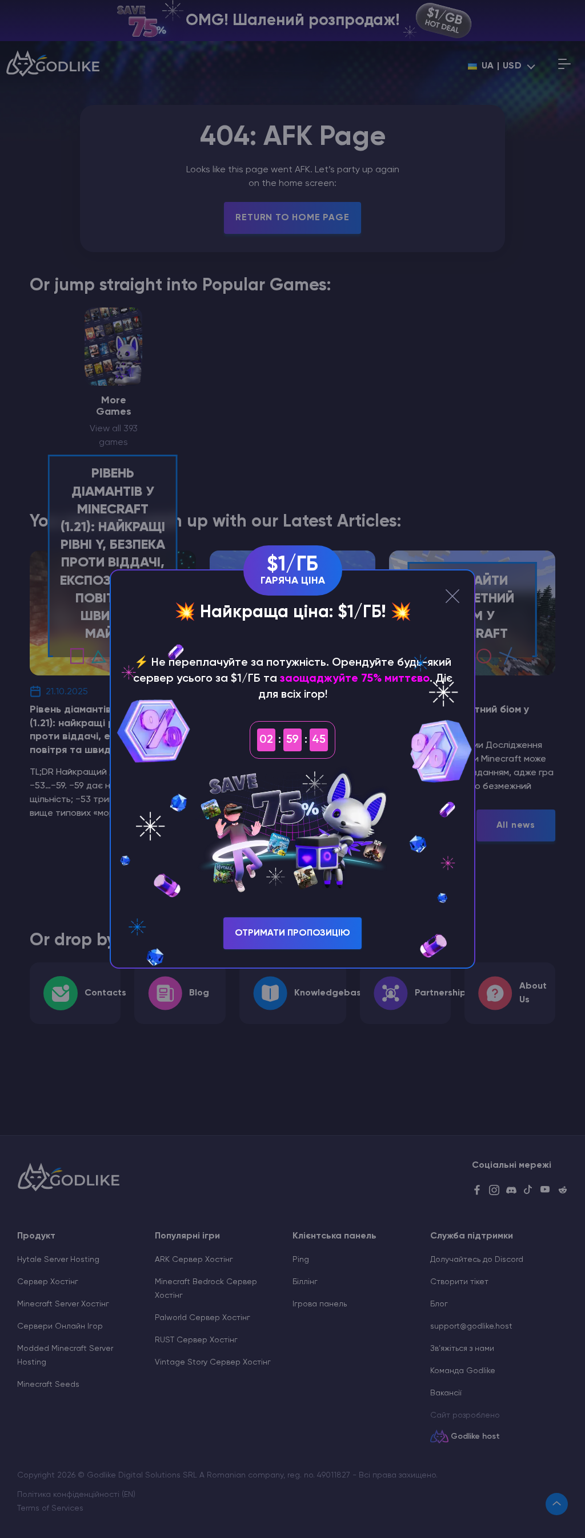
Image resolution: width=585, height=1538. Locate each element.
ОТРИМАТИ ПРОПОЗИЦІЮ (292, 933)
